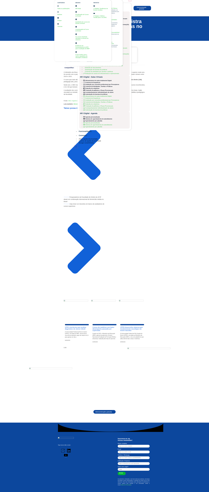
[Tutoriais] (58, 24)
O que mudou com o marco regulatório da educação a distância (81, 56)
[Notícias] (58, 12)
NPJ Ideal (78, 8)
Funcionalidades (85, 131)
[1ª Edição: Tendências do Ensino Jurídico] (94, 6)
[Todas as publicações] (58, 6)
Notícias (59, 14)
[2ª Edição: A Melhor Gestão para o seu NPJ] (94, 13)
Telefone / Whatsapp (124, 455)
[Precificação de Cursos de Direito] (76, 12)
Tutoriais (59, 26)
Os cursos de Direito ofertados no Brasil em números (81, 38)
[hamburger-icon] (130, 0)
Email (119, 449)
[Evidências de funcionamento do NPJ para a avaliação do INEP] (76, 43)
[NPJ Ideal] (76, 6)
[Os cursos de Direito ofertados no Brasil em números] (76, 34)
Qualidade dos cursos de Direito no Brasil (82, 22)
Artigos (59, 20)
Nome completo (122, 443)
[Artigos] (58, 18)
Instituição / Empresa (124, 461)
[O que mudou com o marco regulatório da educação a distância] (76, 52)
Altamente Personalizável (112, 32)
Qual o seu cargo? (123, 466)
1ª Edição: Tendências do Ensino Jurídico (100, 9)
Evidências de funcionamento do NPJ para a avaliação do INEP (82, 47)
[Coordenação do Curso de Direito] (76, 27)
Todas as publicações (63, 8)
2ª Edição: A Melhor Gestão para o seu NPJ (100, 16)
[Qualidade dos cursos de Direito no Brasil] (76, 19)
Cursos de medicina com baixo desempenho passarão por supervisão (103, 328)
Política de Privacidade (126, 484)
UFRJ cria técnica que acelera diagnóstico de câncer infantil (75, 328)
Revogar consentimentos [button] (86, 143)
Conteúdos (83, 135)
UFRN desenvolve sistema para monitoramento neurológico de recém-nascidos (131, 328)
